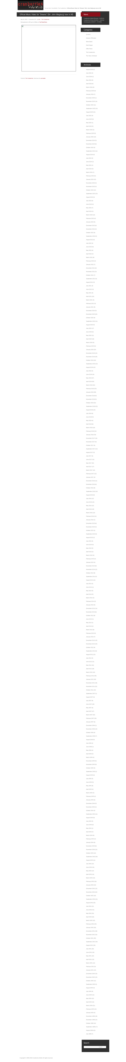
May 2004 (88, 828)
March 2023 (89, 215)
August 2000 (89, 988)
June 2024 (89, 161)
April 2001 (89, 959)
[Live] (71, 3)
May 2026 (88, 80)
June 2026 (89, 76)
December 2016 (90, 481)
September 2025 (90, 108)
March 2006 (89, 757)
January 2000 (90, 1012)
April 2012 (89, 668)
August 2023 (89, 197)
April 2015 (89, 551)
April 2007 (89, 711)
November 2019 (90, 356)
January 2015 (90, 562)
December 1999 (90, 1016)
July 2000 (88, 991)
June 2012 (89, 661)
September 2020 (90, 321)
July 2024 (88, 158)
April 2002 (89, 917)
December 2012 (90, 640)
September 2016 (90, 491)
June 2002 (89, 910)
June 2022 (89, 247)
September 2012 (90, 651)
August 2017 (89, 452)
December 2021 (90, 268)
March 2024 (89, 172)
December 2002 (90, 888)
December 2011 (90, 683)
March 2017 (89, 470)
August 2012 (89, 654)
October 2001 (89, 938)
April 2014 (89, 594)
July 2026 (88, 73)
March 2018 (89, 427)
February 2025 (90, 133)
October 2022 (89, 232)
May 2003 (88, 871)
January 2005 (90, 800)
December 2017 (90, 438)
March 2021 (89, 300)
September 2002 (90, 899)
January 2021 (90, 307)
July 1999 (88, 1034)
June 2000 (89, 995)
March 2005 (89, 793)
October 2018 (89, 403)
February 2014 (90, 601)
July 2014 (88, 583)
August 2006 (89, 739)
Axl (39, 19)
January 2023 (90, 222)
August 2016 (89, 495)
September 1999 (90, 1027)
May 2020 (88, 335)
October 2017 (89, 445)
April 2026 (89, 83)
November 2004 (90, 807)
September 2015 (90, 534)
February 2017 (90, 473)
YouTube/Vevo (43, 22)
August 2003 (89, 860)
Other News (89, 48)
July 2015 (88, 541)
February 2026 (90, 90)
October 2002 (89, 895)
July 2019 (88, 371)
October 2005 (89, 768)
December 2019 (90, 353)
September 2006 (90, 736)
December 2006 (90, 725)
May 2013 (88, 622)
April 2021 (89, 296)
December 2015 (90, 523)
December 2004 (90, 803)
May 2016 (88, 505)
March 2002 (89, 920)
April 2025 (89, 126)
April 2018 (89, 424)
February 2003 (90, 881)
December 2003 (90, 846)
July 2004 (88, 821)
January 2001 (90, 970)
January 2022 (90, 264)
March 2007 (89, 715)
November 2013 (90, 612)
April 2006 (89, 754)
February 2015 (90, 559)
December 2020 (90, 310)
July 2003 (88, 863)
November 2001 (90, 934)
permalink (43, 78)
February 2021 (90, 303)
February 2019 (90, 388)
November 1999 (90, 1019)
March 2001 (89, 963)
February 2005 (90, 796)
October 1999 (89, 1023)
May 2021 (88, 293)
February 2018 (90, 431)
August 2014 (89, 580)
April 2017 (89, 466)
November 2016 (90, 484)
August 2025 (89, 112)
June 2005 (89, 782)
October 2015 (89, 530)
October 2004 (89, 810)
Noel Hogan (89, 45)
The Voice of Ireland (91, 56)
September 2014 (90, 576)
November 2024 (90, 144)
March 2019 (89, 385)
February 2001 (90, 966)
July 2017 (88, 456)
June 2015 (89, 544)
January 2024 (90, 179)
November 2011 (90, 686)
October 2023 (89, 190)
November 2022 (90, 229)
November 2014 (90, 569)
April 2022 (89, 254)
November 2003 (90, 849)
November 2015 (90, 527)
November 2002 (90, 892)
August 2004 (89, 817)
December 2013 (90, 608)
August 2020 (89, 325)
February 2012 (90, 676)
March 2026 (89, 87)
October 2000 (89, 980)
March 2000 (89, 1005)
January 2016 (90, 520)
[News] (54, 3)
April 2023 (89, 211)
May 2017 (88, 463)
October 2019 (89, 360)
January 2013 (90, 637)
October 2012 (89, 647)
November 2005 (90, 764)
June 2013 (89, 619)
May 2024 (88, 165)
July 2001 (88, 949)
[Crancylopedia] (81, 3)
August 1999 (89, 1030)
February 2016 (90, 516)
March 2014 (89, 598)
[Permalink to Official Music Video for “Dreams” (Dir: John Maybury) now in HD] (46, 14)
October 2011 (89, 690)
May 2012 (88, 665)
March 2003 (89, 878)
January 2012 (90, 679)
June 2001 (89, 952)
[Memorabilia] (94, 3)
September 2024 (90, 151)
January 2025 (90, 137)
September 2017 (90, 449)
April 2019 (89, 381)
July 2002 (88, 906)
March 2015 (89, 555)
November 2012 (90, 644)
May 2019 (88, 378)
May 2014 (88, 590)
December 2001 (90, 931)
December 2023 (90, 183)
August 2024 (89, 154)
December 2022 (90, 225)
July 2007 (88, 700)
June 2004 (89, 824)
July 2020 (88, 328)
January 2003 (90, 885)
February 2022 (90, 261)
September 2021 (90, 278)
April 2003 (89, 874)
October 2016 (89, 488)
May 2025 (88, 122)
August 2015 (89, 537)
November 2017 (90, 442)
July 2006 (88, 743)
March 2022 (89, 257)
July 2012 (88, 658)
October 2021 (89, 275)
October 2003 (89, 853)
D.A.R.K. (88, 34)
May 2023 (88, 207)
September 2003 (90, 856)
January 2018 (90, 434)
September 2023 (90, 193)
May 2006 (88, 750)
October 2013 (89, 615)
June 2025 (89, 119)
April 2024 (89, 168)
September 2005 (90, 771)
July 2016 (88, 498)
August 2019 (89, 367)
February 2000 (90, 1009)
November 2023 (90, 186)
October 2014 (89, 573)
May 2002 (88, 913)
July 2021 (88, 286)
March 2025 (89, 129)
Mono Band (89, 41)
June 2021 (89, 289)
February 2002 (90, 924)
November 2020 (90, 314)
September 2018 (90, 406)
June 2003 (89, 867)
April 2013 (89, 626)
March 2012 (89, 672)
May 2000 (88, 998)
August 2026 (89, 69)
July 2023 (88, 200)
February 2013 (90, 633)
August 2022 (89, 239)
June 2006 (89, 746)
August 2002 (89, 902)
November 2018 (90, 399)
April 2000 (89, 1002)
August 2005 (89, 775)
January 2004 (90, 842)
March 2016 (89, 512)
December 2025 (90, 98)
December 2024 (90, 140)
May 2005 (88, 785)
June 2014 (89, 587)
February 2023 (90, 218)
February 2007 (90, 718)
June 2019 (89, 374)
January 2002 (90, 927)
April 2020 (89, 339)
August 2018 (89, 410)
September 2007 (90, 693)
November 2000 (90, 977)
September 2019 (90, 364)
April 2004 (89, 832)
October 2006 (89, 732)
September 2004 (90, 814)
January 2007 (90, 722)
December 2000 (90, 973)
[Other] (105, 3)
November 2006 (90, 729)
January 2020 (90, 349)
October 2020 (89, 317)
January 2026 (90, 94)
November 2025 (90, 101)
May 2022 (88, 250)
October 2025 (89, 105)
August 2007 (89, 697)
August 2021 (89, 282)
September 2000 (90, 984)
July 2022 (88, 243)
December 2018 (90, 395)
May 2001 (88, 956)
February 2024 (90, 176)
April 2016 (89, 509)
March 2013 (89, 629)
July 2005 (88, 778)
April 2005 (89, 789)
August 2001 (89, 945)
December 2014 (90, 566)
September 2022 (90, 236)
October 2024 (89, 147)
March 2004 (89, 835)
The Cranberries (45, 19)
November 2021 (90, 271)
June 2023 (89, 204)
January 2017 (90, 477)
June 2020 (89, 332)
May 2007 (88, 707)
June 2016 (89, 502)
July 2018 (88, 413)
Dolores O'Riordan (91, 38)
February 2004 (90, 839)
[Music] (63, 3)
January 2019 (90, 392)
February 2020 (90, 346)
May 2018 (88, 420)
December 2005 (90, 761)
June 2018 (89, 417)
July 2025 (88, 115)
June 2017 (89, 459)
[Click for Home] (30, 10)
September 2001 (90, 941)
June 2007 (89, 704)
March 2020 (89, 342)
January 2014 (90, 605)
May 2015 (88, 548)
